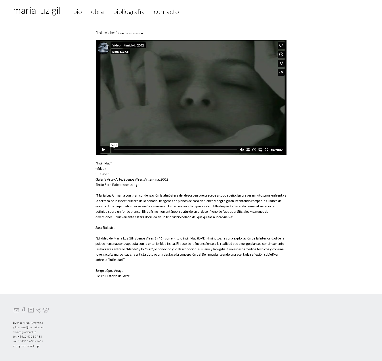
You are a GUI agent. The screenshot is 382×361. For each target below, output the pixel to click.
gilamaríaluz (28, 332)
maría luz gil (37, 10)
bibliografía (129, 11)
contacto (166, 11)
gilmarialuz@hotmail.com (28, 327)
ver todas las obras (131, 33)
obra (97, 11)
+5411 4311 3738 (30, 336)
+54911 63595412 (30, 341)
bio (77, 11)
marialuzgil (33, 346)
